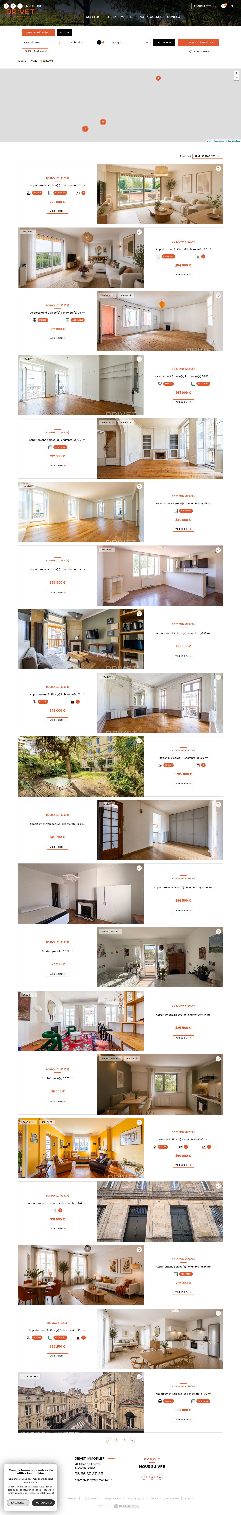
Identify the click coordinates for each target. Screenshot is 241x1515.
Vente (34, 61)
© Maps (218, 140)
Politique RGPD (171, 1498)
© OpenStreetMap (233, 140)
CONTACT (174, 16)
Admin (154, 1498)
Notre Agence (151, 16)
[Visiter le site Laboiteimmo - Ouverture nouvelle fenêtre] (126, 1506)
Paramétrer (18, 1502)
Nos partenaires (113, 1498)
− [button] (237, 78)
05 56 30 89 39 (33, 6)
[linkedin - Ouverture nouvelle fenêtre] (20, 6)
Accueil (22, 60)
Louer (111, 16)
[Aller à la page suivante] (132, 1440)
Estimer (64, 32)
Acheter (92, 16)
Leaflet (209, 140)
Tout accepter (43, 1502)
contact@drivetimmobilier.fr (93, 1480)
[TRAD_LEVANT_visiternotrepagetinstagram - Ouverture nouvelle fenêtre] (13, 6)
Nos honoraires (90, 1498)
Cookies (189, 1498)
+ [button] (237, 73)
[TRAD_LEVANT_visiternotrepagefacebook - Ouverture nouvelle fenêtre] (6, 6)
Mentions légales (135, 1498)
